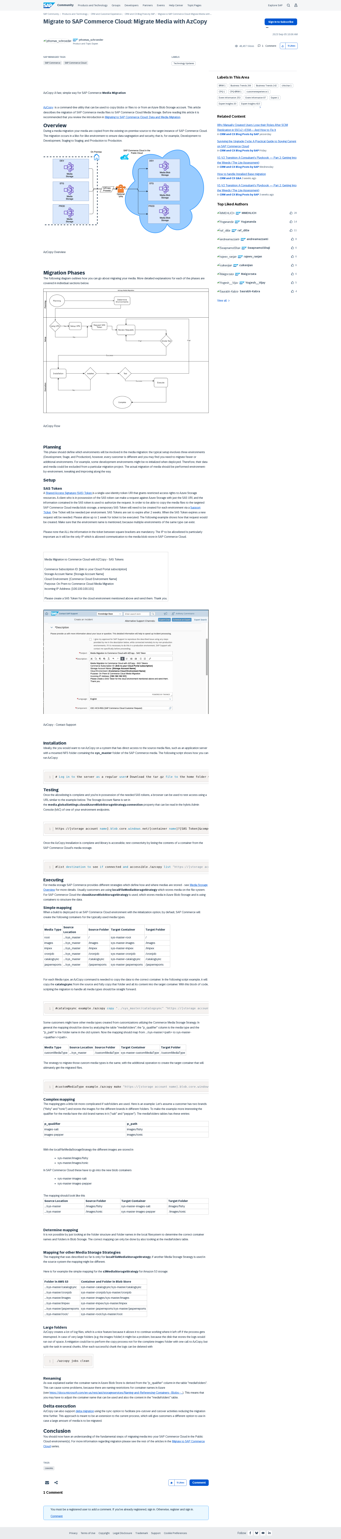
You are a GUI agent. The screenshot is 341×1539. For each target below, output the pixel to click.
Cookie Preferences (175, 1533)
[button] (283, 46)
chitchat (286, 85)
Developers (132, 5)
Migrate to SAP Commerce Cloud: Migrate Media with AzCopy (125, 21)
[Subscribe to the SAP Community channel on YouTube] (263, 1533)
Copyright (104, 1533)
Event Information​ (254, 97)
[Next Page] (259, 107)
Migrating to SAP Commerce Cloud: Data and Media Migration (142, 117)
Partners (148, 5)
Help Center (176, 5)
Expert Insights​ (248, 104)
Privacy (73, 1533)
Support (156, 1533)
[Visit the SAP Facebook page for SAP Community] (250, 1533)
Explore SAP (275, 5)
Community (65, 5)
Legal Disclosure (122, 1533)
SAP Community (51, 14)
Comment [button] (199, 1482)
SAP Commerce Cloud (75, 63)
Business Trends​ (264, 85)
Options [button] (266, 28)
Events (161, 5)
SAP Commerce (52, 63)
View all (222, 300)
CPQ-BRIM (235, 91)
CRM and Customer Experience (106, 14)
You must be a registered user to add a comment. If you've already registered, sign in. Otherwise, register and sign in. (122, 1509)
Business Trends (239, 85)
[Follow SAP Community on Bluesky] (256, 1533)
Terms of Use (88, 1533)
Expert (274, 97)
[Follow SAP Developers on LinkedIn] (269, 1533)
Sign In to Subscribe (280, 21)
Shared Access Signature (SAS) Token (69, 493)
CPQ (221, 91)
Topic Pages (194, 5)
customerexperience (257, 91)
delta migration (85, 1411)
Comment (57, 1516)
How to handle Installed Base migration (241, 174)
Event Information (227, 97)
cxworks (49, 1468)
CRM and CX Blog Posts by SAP (140, 14)
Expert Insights (226, 104)
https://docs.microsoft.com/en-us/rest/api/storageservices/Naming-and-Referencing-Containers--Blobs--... (116, 1392)
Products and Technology (92, 5)
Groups (116, 5)
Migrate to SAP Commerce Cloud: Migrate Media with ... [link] (184, 14)
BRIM (221, 85)
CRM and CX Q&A (230, 178)
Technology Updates (184, 63)
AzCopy (48, 107)
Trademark (141, 1533)
